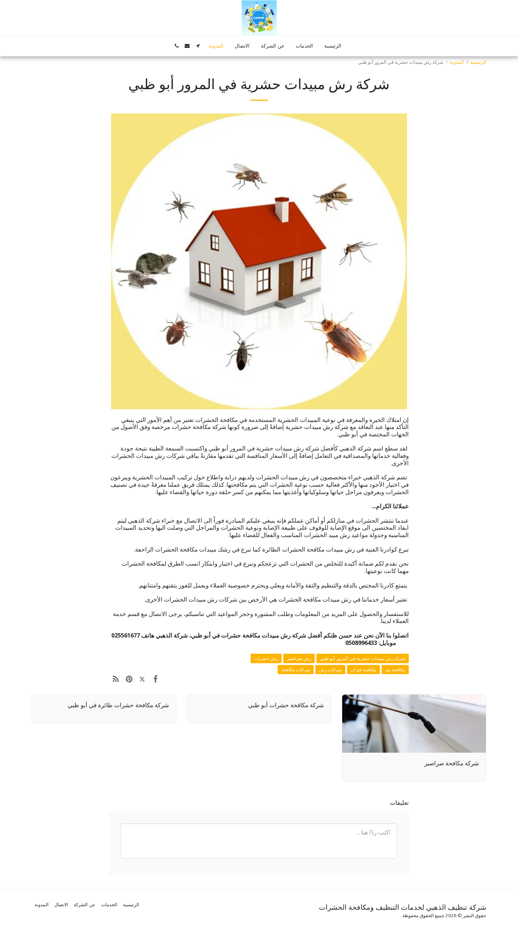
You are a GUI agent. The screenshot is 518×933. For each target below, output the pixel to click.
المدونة (457, 62)
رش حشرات (266, 658)
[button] (198, 45)
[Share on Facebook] (155, 678)
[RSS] (115, 678)
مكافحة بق (395, 669)
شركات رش (330, 669)
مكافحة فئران (363, 669)
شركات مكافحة (295, 669)
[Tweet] (142, 678)
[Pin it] (128, 678)
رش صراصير (299, 658)
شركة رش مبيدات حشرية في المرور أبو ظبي (362, 658)
